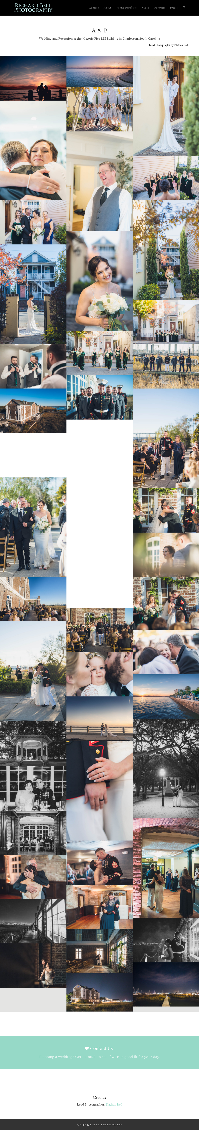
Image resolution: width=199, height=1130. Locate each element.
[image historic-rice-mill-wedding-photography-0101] (99, 718)
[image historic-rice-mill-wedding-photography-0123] (33, 833)
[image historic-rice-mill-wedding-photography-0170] (33, 965)
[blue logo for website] (33, 8)
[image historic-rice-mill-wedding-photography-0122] (33, 788)
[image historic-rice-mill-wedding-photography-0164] (99, 907)
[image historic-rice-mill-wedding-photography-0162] (33, 877)
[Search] (184, 8)
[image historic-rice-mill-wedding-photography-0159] (99, 863)
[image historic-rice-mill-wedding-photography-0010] (99, 181)
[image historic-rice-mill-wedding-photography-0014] (33, 222)
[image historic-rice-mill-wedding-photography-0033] (33, 366)
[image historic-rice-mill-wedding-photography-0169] (99, 951)
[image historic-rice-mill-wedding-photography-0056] (33, 455)
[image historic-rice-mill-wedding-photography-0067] (99, 630)
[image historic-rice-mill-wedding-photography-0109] (33, 743)
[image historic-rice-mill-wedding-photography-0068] (33, 671)
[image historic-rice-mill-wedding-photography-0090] (99, 674)
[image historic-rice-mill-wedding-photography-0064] (33, 599)
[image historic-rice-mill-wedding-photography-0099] (33, 78)
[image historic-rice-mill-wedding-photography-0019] (99, 281)
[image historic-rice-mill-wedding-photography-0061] (99, 541)
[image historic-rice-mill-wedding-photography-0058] (33, 527)
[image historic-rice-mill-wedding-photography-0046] (99, 397)
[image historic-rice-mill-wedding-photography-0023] (99, 353)
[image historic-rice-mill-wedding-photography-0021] (33, 294)
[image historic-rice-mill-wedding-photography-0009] (33, 150)
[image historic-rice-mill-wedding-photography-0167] (33, 921)
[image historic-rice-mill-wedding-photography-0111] (99, 791)
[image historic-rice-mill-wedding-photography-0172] (99, 992)
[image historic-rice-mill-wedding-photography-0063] (99, 585)
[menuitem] (93, 8)
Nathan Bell (181, 45)
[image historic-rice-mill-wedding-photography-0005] (99, 109)
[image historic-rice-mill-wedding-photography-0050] (33, 411)
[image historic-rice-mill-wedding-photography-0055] (99, 469)
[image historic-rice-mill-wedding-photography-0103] (99, 71)
